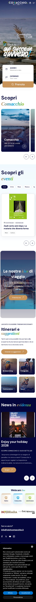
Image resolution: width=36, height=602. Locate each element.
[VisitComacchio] (18, 3)
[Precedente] (26, 477)
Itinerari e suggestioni (13, 352)
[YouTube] (10, 536)
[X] (6, 536)
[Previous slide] (26, 243)
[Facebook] (2, 536)
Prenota (20, 84)
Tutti (4, 187)
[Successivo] (32, 477)
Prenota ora (16, 298)
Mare (19, 187)
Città (12, 187)
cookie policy (7, 569)
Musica (27, 187)
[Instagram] (14, 536)
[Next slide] (32, 243)
